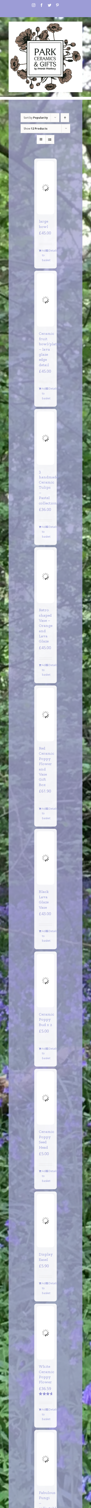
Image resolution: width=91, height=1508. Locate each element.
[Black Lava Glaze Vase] (45, 858)
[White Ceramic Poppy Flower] (45, 1333)
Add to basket (43, 255)
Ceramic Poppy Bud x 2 (46, 1019)
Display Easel (46, 1257)
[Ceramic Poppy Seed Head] (45, 1098)
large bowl (43, 224)
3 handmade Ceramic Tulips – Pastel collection (48, 487)
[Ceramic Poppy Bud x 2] (45, 980)
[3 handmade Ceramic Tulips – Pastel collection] (45, 438)
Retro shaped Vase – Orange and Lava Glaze (45, 626)
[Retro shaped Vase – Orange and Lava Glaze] (45, 576)
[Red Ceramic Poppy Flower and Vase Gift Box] (45, 714)
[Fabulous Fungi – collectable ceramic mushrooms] (45, 1459)
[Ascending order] (65, 117)
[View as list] (50, 139)
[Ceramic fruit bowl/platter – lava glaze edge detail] (45, 300)
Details (50, 250)
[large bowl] (45, 187)
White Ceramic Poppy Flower (46, 1374)
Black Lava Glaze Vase (44, 899)
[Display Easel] (45, 1220)
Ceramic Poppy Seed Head (46, 1139)
